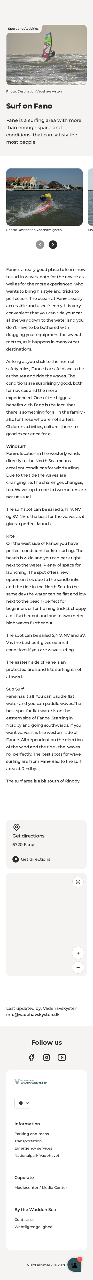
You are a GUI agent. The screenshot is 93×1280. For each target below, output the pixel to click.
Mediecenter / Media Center (40, 1187)
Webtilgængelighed (33, 1226)
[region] (46, 924)
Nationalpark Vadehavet (36, 1155)
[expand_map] (78, 881)
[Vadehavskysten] (30, 1082)
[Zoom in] (78, 953)
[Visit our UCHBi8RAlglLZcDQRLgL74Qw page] (61, 1057)
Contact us (24, 1219)
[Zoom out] (78, 967)
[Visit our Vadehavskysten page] (31, 1057)
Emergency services (33, 1148)
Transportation (28, 1141)
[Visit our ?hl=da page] (46, 1057)
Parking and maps (31, 1133)
